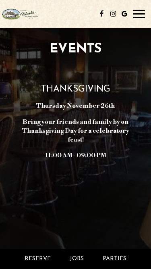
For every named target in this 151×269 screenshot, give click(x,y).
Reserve (38, 259)
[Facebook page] (102, 13)
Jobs (77, 259)
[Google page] (124, 13)
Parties (114, 259)
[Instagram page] (113, 13)
